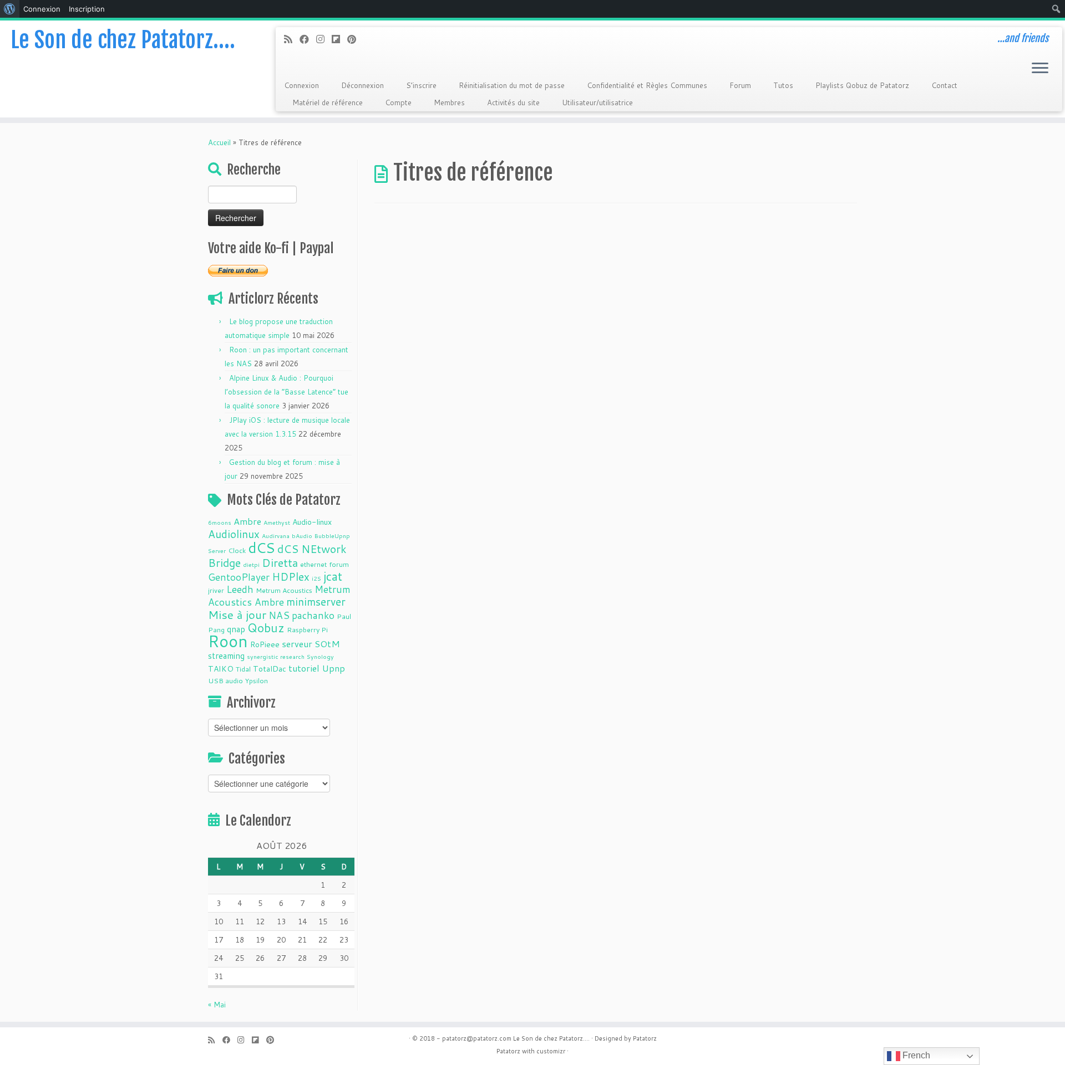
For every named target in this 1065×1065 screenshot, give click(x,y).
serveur (297, 643)
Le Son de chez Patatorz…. (123, 40)
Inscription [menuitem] (87, 8)
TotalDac (269, 668)
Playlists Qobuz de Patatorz (862, 85)
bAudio (302, 535)
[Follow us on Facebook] (308, 39)
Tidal (243, 669)
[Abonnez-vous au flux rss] (292, 39)
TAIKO (221, 668)
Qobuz (266, 627)
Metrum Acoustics (284, 590)
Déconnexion (362, 85)
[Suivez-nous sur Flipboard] (339, 39)
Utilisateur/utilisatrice (597, 102)
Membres (449, 102)
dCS (261, 547)
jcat (332, 576)
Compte (398, 102)
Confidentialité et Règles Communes (647, 85)
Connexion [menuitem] (41, 8)
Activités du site (513, 102)
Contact (944, 85)
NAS (279, 615)
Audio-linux (312, 522)
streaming (226, 655)
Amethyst (276, 522)
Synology (320, 656)
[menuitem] (9, 9)
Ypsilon (256, 680)
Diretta (280, 562)
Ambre (247, 521)
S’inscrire (421, 85)
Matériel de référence (327, 102)
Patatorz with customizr (530, 1051)
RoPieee (265, 644)
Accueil (219, 142)
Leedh (239, 589)
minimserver (316, 601)
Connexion (301, 85)
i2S (316, 578)
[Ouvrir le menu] (1040, 68)
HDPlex (291, 576)
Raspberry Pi (307, 629)
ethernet (313, 564)
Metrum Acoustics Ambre (279, 595)
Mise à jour (237, 614)
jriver (216, 590)
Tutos (783, 85)
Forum (740, 85)
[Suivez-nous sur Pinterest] (355, 39)
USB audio (225, 680)
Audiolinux (234, 533)
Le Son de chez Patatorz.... (551, 1038)
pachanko (313, 615)
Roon (228, 640)
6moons (219, 522)
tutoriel (304, 668)
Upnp (333, 668)
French (915, 1055)
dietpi (251, 564)
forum (339, 564)
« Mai (217, 1005)
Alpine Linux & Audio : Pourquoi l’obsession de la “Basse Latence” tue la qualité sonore (286, 392)
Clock (237, 550)
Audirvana (276, 535)
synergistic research (276, 656)
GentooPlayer (239, 577)
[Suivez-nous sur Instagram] (324, 39)
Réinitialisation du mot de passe (512, 85)
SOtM (327, 643)
